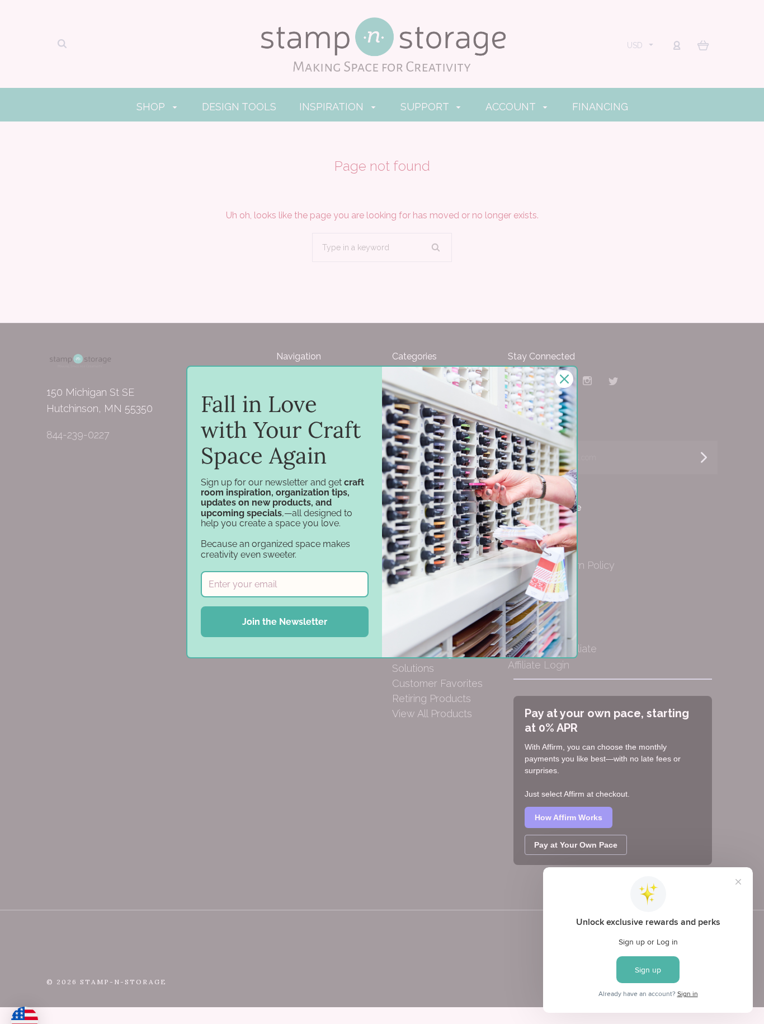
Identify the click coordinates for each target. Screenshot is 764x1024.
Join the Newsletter (284, 621)
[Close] (564, 379)
